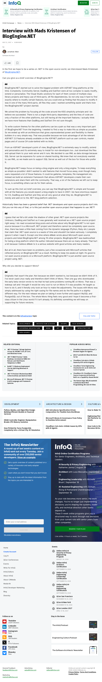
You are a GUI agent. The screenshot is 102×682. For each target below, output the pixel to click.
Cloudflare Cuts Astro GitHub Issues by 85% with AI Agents (83, 361)
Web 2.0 (69, 328)
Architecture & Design (45, 324)
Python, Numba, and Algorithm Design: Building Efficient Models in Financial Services (19, 412)
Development (24, 324)
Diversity (6, 596)
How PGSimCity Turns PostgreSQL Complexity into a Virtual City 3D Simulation (22, 429)
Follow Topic (89, 316)
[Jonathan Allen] (4, 52)
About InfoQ (8, 576)
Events (6, 564)
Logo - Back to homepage (15, 2)
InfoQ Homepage (8, 23)
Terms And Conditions (88, 672)
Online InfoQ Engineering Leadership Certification (61, 576)
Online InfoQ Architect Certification (61, 565)
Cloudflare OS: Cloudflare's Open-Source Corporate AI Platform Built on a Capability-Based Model (85, 375)
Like (9, 63)
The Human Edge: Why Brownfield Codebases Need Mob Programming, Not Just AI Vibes (85, 383)
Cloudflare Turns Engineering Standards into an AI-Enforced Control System (84, 368)
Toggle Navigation (4, 3)
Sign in (95, 3)
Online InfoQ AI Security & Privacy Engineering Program (63, 554)
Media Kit (7, 584)
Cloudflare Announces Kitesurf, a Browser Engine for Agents (85, 350)
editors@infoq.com (53, 670)
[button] (24, 530)
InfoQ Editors (8, 572)
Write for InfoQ (9, 568)
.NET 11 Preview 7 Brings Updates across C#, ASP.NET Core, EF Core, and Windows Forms (19, 351)
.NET (58, 328)
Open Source (24, 332)
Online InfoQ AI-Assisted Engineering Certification (63, 588)
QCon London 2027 (64, 608)
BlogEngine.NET (12, 72)
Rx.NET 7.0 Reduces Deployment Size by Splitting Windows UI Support (18, 368)
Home (5, 548)
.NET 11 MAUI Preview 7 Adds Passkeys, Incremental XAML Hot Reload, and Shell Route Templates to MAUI (18, 360)
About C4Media (9, 580)
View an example (26, 457)
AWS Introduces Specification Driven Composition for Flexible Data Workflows (63, 411)
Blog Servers (78, 324)
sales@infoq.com (30, 670)
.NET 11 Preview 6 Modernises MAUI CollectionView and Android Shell (19, 375)
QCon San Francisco (64, 596)
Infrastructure (26, 316)
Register (83, 3)
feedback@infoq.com (10, 670)
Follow (95, 51)
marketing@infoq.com (10, 677)
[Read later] (17, 63)
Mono (48, 328)
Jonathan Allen (13, 52)
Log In (6, 556)
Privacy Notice (74, 672)
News (20, 23)
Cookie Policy (73, 674)
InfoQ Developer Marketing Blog (14, 590)
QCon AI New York (63, 602)
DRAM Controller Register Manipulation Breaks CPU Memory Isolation (20, 421)
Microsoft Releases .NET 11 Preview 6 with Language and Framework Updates (19, 381)
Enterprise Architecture (29, 328)
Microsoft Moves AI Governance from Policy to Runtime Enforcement (64, 419)
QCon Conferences (10, 560)
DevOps (64, 324)
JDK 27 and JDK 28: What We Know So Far (85, 356)
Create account (9, 552)
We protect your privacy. (12, 535)
